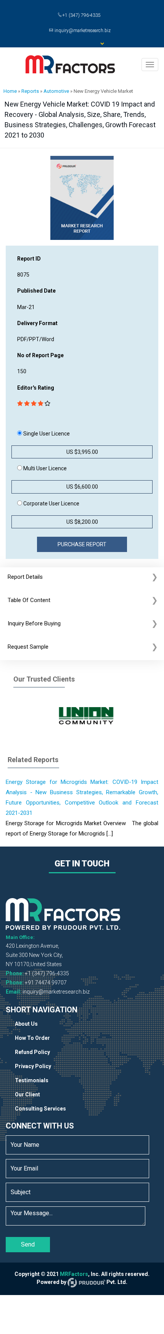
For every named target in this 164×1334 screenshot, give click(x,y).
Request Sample (28, 646)
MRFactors (74, 1274)
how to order (32, 1038)
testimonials (31, 1080)
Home (10, 91)
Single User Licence (46, 434)
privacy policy (33, 1066)
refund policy (32, 1052)
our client (27, 1094)
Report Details (25, 576)
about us (26, 1024)
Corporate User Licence (50, 503)
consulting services (40, 1109)
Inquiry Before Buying (34, 623)
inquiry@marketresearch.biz (56, 992)
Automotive (56, 91)
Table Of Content (29, 600)
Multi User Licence (44, 468)
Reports (30, 91)
